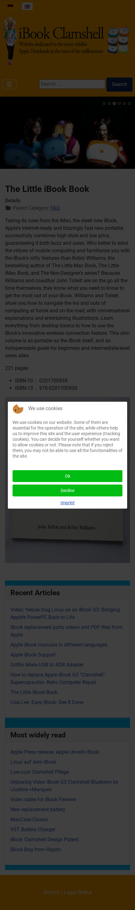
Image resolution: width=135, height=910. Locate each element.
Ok (67, 476)
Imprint (68, 502)
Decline (67, 490)
